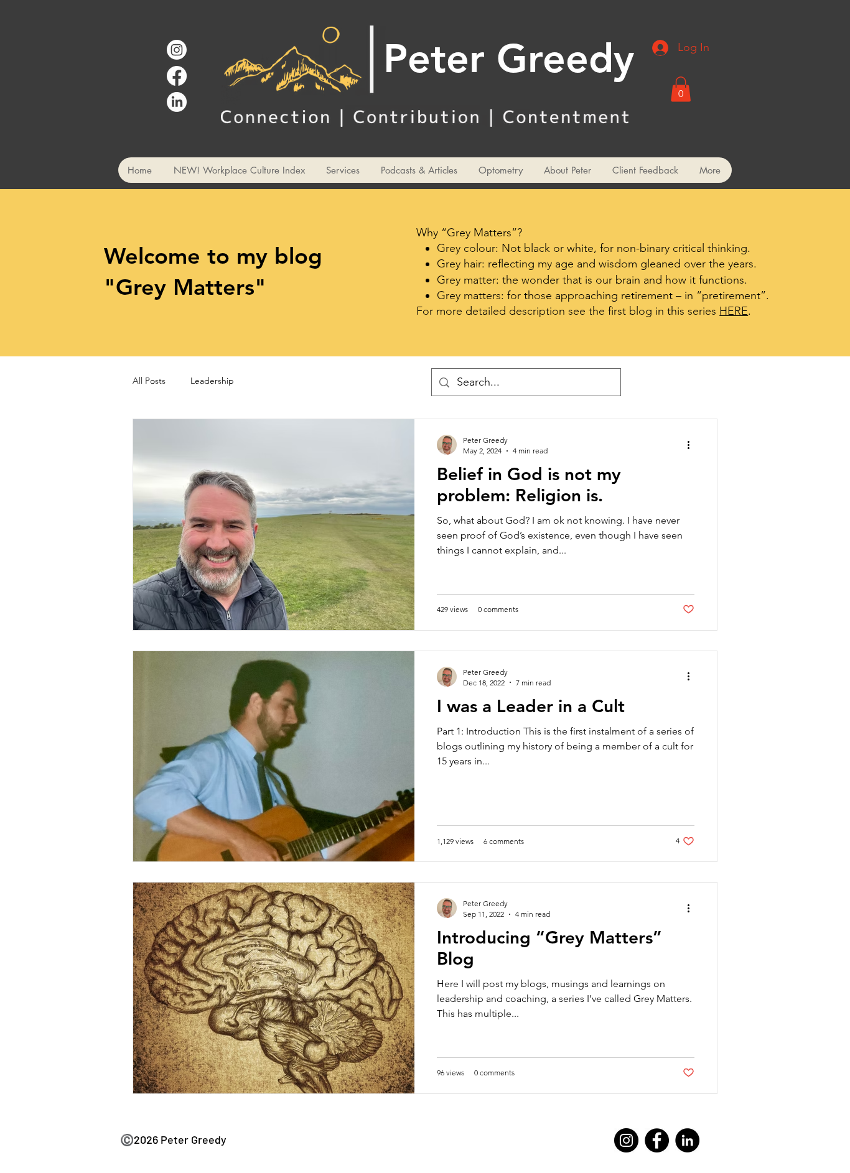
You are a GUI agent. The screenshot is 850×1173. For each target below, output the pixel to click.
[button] (680, 89)
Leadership (212, 380)
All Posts (149, 380)
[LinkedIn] (177, 102)
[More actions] (692, 444)
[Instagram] (177, 50)
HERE (733, 311)
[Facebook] (177, 76)
